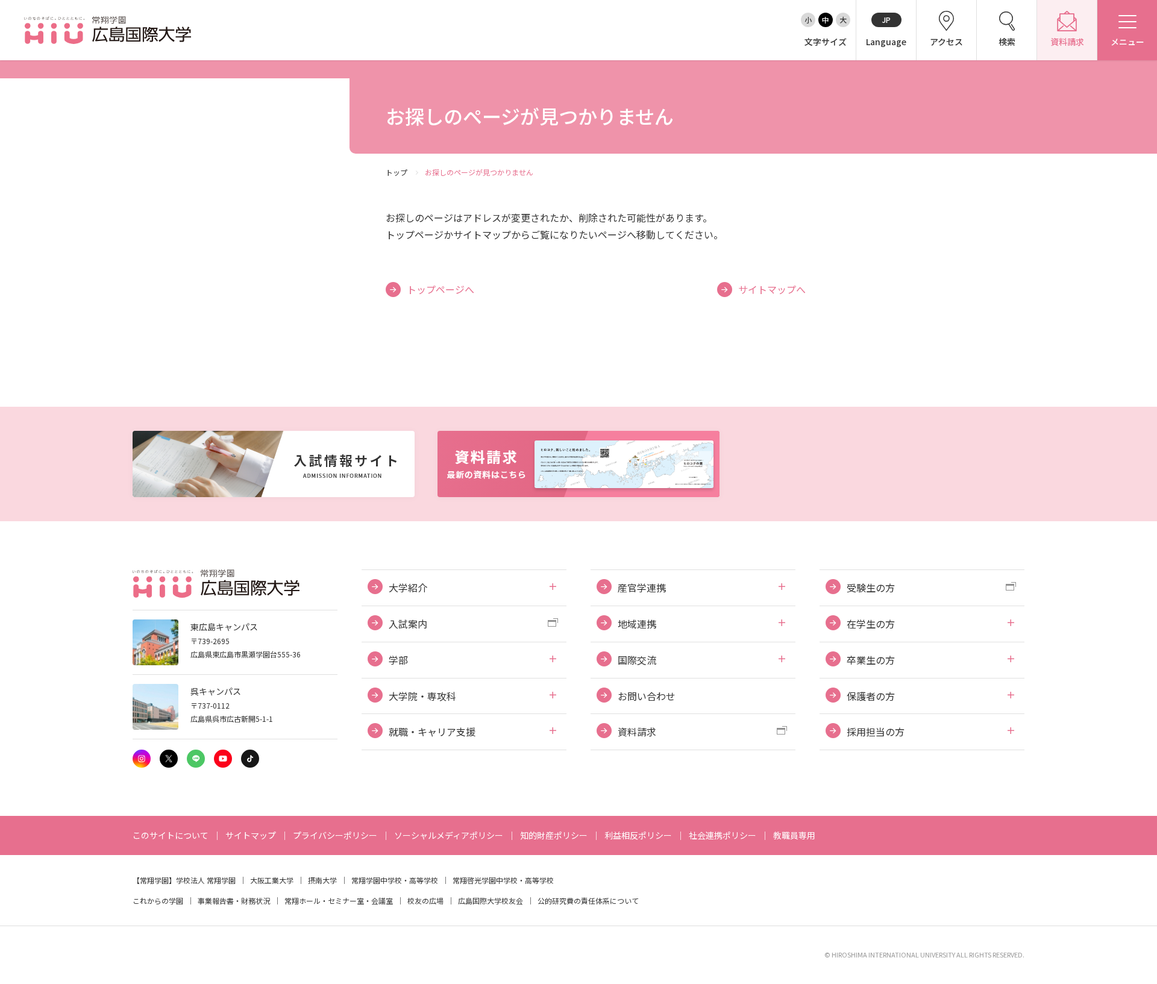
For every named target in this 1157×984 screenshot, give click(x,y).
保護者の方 (871, 696)
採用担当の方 (876, 731)
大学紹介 (408, 587)
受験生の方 (871, 587)
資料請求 (637, 731)
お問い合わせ (647, 696)
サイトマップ (250, 835)
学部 (398, 660)
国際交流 (637, 660)
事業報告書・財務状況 (234, 900)
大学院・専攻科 (422, 696)
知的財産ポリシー (554, 835)
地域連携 (637, 623)
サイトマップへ (772, 289)
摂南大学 (322, 880)
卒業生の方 (871, 660)
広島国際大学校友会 (490, 900)
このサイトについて (171, 835)
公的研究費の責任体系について (588, 900)
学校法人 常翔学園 (206, 880)
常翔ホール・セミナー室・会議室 (338, 900)
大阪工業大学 (271, 880)
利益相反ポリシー (638, 835)
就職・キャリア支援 (432, 731)
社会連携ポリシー (722, 835)
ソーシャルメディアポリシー (448, 835)
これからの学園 (158, 900)
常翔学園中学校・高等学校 (394, 880)
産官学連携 (642, 587)
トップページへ (440, 289)
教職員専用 (794, 835)
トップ (396, 172)
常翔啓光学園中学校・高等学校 (503, 880)
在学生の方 (871, 623)
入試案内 (408, 623)
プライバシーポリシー (335, 835)
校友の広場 (425, 900)
